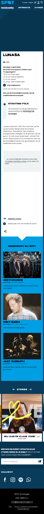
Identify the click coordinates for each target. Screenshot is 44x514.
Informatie (24, 8)
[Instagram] (13, 480)
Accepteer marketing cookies (15, 161)
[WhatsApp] (29, 480)
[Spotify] (21, 480)
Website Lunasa (14, 219)
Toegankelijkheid (23, 509)
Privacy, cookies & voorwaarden (26, 506)
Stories (39, 8)
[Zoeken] (42, 3)
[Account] (38, 3)
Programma (7, 8)
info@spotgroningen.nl (22, 502)
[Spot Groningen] (7, 2)
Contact (25, 2)
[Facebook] (5, 479)
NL (4, 62)
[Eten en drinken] (35, 3)
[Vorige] (13, 389)
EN (8, 62)
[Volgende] (30, 389)
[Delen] (5, 231)
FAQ (10, 506)
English (31, 2)
